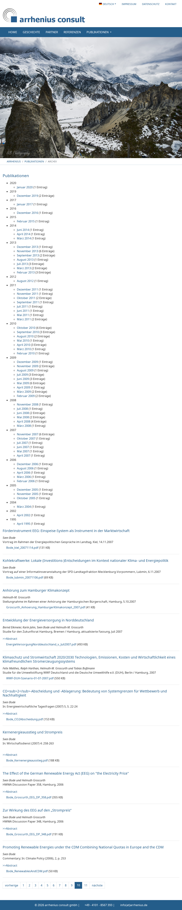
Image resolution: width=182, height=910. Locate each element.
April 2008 (23, 421)
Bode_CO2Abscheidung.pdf (25, 719)
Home (12, 32)
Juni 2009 (23, 379)
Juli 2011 (22, 306)
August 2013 (25, 260)
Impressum (129, 4)
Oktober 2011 (26, 298)
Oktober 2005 (26, 498)
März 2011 (24, 319)
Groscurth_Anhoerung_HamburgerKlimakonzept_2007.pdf (46, 607)
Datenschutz (150, 4)
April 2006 (23, 473)
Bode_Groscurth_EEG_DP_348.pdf (29, 834)
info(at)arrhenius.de (133, 905)
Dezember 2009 (27, 362)
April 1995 (23, 524)
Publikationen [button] (98, 32)
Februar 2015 (26, 221)
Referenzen (72, 32)
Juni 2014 (23, 230)
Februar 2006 (26, 481)
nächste (97, 885)
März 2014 (24, 238)
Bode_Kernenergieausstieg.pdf (27, 760)
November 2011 (27, 294)
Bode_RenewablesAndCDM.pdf (27, 871)
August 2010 (25, 336)
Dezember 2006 (27, 464)
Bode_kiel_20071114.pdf (22, 548)
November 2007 (27, 434)
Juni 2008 (23, 413)
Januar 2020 (25, 187)
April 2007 (23, 455)
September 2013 (28, 255)
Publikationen (34, 161)
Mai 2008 (23, 417)
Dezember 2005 (27, 490)
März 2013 (24, 268)
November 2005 (27, 494)
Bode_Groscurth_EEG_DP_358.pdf (29, 797)
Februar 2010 (26, 353)
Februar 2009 (26, 396)
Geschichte (31, 32)
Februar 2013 (26, 272)
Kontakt (170, 4)
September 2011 (28, 302)
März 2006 (24, 477)
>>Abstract (10, 639)
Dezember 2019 (27, 196)
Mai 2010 (23, 340)
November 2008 (27, 404)
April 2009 (23, 387)
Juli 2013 (22, 264)
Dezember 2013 (27, 247)
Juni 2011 (23, 311)
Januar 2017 (25, 204)
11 (85, 885)
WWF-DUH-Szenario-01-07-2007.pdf (30, 678)
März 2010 (24, 349)
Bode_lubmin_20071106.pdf (25, 577)
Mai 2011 (23, 315)
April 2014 (23, 234)
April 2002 (23, 515)
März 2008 (24, 426)
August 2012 (25, 281)
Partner (52, 32)
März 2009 (24, 392)
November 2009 (27, 366)
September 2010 (28, 332)
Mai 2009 (23, 383)
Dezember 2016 (27, 213)
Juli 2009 (22, 375)
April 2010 (23, 345)
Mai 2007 (23, 451)
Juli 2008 (22, 409)
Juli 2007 (22, 443)
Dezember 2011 (27, 289)
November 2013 (27, 251)
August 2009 (25, 370)
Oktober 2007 (26, 438)
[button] (107, 4)
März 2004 (24, 507)
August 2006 (25, 468)
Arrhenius (13, 161)
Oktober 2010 (26, 328)
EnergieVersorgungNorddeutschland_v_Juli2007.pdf (41, 644)
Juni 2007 (23, 447)
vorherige (11, 885)
